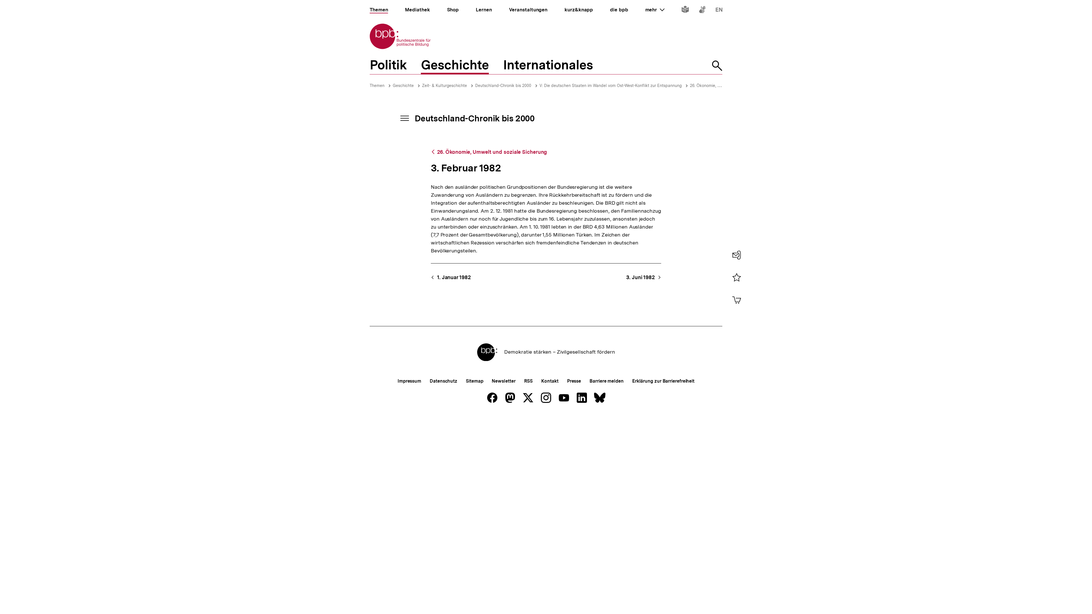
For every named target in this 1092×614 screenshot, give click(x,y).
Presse (574, 381)
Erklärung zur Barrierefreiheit (663, 381)
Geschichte (403, 85)
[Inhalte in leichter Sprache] (685, 11)
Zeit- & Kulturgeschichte (444, 85)
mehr (655, 10)
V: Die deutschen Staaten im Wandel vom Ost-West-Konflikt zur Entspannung (610, 85)
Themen (377, 85)
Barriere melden (607, 381)
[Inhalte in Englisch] (719, 11)
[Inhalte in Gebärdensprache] (702, 11)
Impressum (409, 381)
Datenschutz (443, 381)
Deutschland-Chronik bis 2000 (503, 85)
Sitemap (474, 381)
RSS (528, 381)
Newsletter (503, 381)
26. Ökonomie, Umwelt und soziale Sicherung (492, 152)
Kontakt (549, 381)
